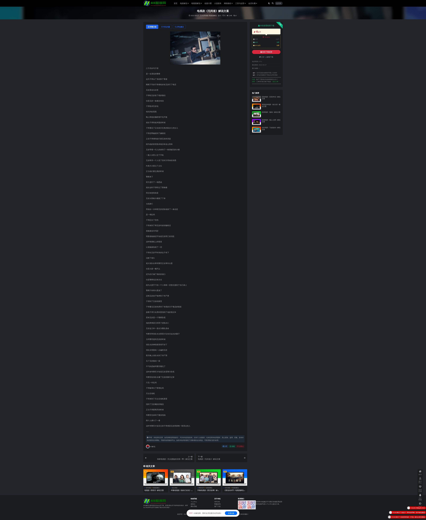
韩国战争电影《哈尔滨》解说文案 (271, 105)
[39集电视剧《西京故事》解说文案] (208, 477)
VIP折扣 (267, 37)
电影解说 (183, 3)
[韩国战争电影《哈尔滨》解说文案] (256, 106)
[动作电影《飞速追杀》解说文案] (256, 130)
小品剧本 (217, 3)
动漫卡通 (208, 3)
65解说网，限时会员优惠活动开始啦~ (205, 513)
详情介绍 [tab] (153, 27)
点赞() (241, 446)
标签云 (193, 504)
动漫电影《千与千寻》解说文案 (415, 514)
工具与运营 (239, 3)
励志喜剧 (174, 488)
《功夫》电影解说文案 (417, 518)
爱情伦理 (201, 488)
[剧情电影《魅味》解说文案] (256, 114)
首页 (175, 3)
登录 (279, 3)
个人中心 (194, 502)
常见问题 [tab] (166, 27)
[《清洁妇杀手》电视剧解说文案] (235, 477)
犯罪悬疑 (205, 15)
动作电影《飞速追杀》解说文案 (271, 128)
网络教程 (227, 3)
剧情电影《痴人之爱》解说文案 (271, 121)
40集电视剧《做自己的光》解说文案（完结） (182, 491)
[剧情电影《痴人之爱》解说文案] (256, 122)
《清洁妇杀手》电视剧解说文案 (234, 491)
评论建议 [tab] (180, 27)
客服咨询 (217, 504)
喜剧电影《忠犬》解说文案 (416, 509)
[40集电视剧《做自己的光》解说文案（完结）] (182, 477)
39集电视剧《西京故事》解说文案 (208, 491)
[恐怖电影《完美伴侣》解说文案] (256, 99)
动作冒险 (148, 488)
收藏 (233, 446)
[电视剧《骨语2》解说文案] (155, 477)
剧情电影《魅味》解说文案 (271, 112)
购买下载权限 (267, 52)
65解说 (152, 446)
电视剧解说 (195, 3)
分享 (225, 446)
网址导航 (194, 506)
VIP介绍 (217, 502)
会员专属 (251, 3)
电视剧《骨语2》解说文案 (154, 490)
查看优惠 (231, 513)
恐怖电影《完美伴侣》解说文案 (271, 98)
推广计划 (217, 506)
